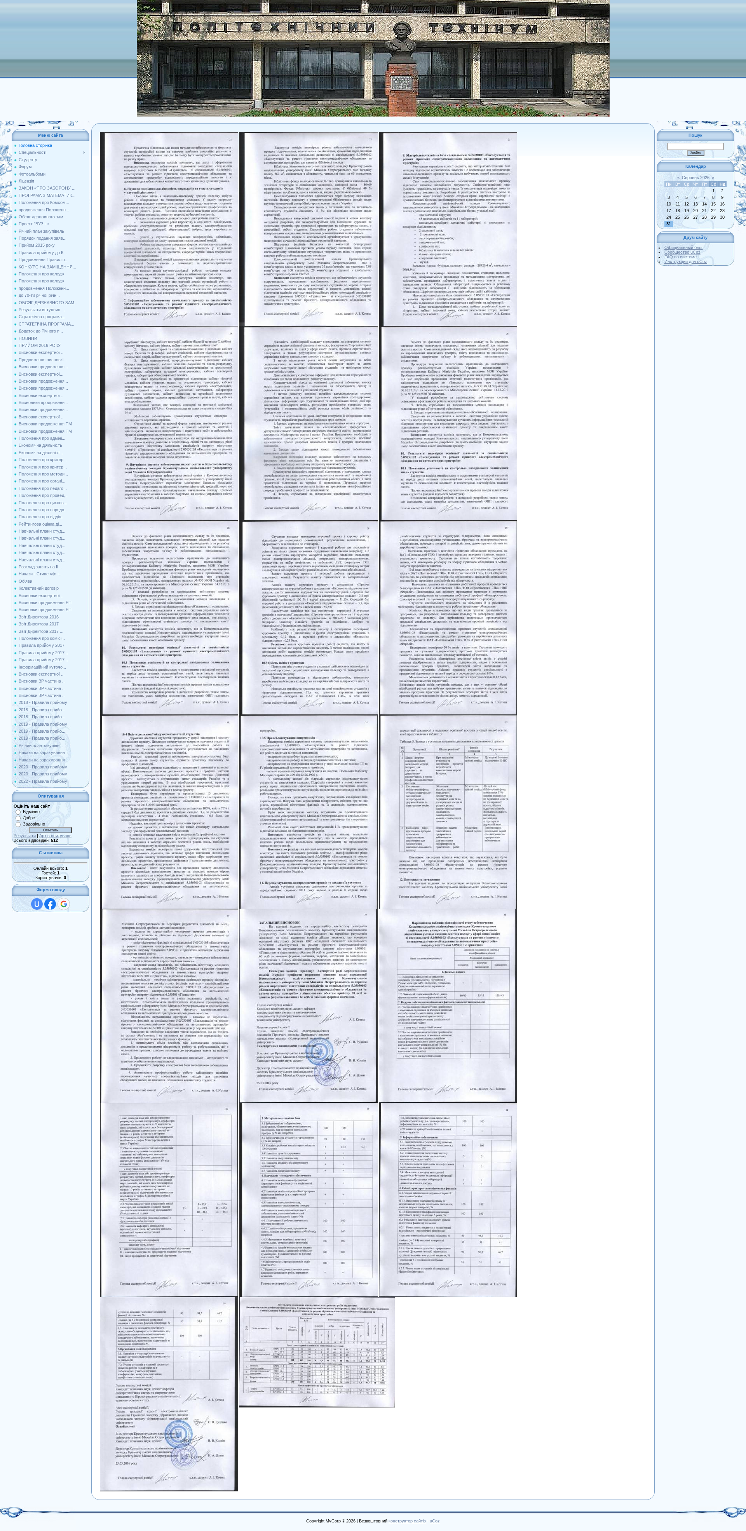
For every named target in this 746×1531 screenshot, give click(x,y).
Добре (29, 817)
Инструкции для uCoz (685, 261)
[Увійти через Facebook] (50, 904)
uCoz (435, 1521)
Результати (25, 835)
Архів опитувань (55, 835)
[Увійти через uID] (37, 904)
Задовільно (34, 824)
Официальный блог (683, 247)
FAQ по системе (680, 256)
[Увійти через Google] (64, 904)
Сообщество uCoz (682, 252)
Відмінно (31, 811)
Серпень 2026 (695, 177)
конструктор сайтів (407, 1521)
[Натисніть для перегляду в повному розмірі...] (169, 134)
